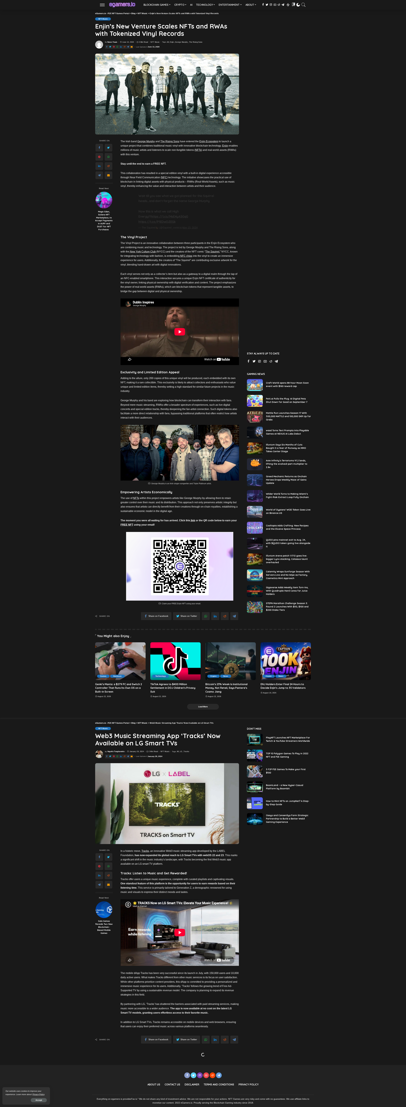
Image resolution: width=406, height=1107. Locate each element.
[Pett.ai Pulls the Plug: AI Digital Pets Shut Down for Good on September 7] (255, 401)
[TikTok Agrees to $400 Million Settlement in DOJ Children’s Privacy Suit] (175, 661)
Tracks (186, 751)
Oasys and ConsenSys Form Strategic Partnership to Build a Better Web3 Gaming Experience (287, 818)
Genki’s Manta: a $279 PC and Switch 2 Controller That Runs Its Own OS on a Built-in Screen (118, 688)
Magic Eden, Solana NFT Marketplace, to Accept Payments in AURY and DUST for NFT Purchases (104, 220)
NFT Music (103, 19)
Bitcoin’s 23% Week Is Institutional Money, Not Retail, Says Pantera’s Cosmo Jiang (226, 688)
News (225, 676)
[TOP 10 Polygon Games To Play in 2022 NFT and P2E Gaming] (255, 756)
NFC (164, 177)
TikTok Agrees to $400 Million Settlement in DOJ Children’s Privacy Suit (172, 688)
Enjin (172, 42)
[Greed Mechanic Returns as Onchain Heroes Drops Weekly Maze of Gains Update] (255, 480)
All (168, 42)
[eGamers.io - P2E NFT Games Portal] (122, 5)
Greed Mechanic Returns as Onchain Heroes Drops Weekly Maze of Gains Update (286, 480)
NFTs (198, 150)
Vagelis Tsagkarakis (116, 751)
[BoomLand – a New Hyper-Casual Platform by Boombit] (255, 787)
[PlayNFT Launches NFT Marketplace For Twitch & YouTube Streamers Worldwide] (255, 740)
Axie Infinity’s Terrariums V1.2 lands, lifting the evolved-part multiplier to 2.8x (286, 464)
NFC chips (186, 256)
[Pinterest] (99, 157)
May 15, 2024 (190, 227)
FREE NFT (127, 524)
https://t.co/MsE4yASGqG (169, 216)
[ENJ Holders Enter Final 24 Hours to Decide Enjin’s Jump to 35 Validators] (286, 661)
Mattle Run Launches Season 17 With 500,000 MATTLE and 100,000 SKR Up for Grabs (288, 416)
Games (103, 676)
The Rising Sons (196, 42)
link (192, 520)
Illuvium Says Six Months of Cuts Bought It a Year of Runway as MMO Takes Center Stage (286, 448)
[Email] (108, 175)
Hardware (117, 676)
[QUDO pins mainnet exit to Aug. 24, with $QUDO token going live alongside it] (255, 544)
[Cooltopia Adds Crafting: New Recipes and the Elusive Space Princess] (255, 528)
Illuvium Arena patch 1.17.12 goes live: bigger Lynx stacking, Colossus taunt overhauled (287, 559)
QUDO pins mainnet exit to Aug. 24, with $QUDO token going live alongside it (288, 543)
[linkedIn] (99, 166)
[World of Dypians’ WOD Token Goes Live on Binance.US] (255, 512)
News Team (112, 42)
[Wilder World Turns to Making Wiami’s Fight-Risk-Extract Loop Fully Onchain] (255, 496)
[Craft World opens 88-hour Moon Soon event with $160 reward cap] (255, 385)
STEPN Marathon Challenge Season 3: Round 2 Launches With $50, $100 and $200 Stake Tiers (287, 606)
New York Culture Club (142, 251)
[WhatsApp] (108, 157)
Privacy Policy (39, 1094)
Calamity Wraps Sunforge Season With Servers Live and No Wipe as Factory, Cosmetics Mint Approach (288, 575)
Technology (160, 676)
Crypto (213, 676)
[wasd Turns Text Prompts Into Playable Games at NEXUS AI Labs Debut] (255, 433)
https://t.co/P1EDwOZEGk (156, 222)
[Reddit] (108, 166)
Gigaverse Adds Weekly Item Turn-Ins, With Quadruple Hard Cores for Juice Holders (287, 591)
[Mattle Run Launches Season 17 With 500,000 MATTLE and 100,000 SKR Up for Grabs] (255, 417)
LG (181, 751)
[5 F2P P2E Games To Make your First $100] (255, 771)
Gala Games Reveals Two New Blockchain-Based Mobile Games (104, 927)
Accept (39, 1100)
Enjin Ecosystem (208, 141)
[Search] (303, 5)
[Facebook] (99, 147)
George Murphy (181, 42)
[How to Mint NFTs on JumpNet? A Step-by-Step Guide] (255, 803)
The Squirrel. (212, 251)
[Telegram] (99, 175)
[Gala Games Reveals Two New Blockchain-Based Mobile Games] (104, 909)
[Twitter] (108, 147)
